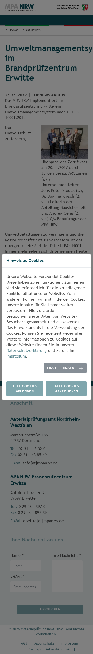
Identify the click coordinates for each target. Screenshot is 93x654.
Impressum (16, 356)
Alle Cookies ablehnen (24, 388)
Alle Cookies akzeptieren (67, 388)
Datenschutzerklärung (26, 350)
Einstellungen (60, 368)
